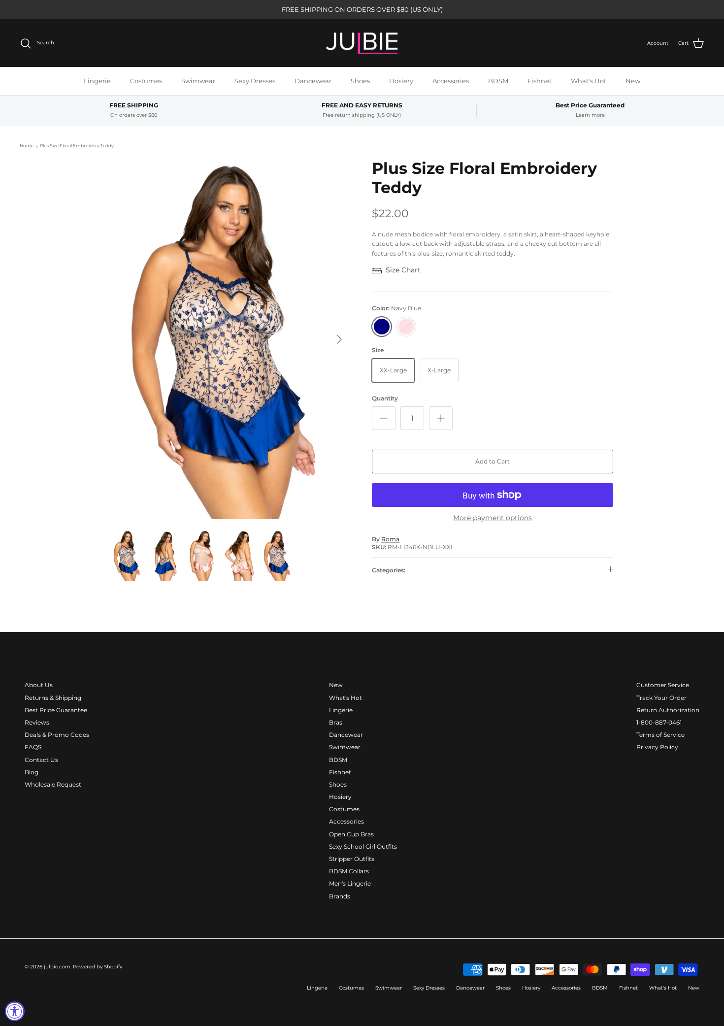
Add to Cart (492, 461)
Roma (390, 539)
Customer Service (662, 685)
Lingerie (97, 81)
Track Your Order (661, 697)
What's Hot (588, 81)
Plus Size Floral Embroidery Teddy (77, 146)
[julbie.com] (362, 43)
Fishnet (539, 81)
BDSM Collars (349, 871)
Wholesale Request (53, 784)
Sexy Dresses (254, 81)
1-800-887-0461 (659, 722)
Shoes (360, 81)
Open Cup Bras (351, 834)
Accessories (450, 81)
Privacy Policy (657, 747)
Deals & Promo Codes (57, 734)
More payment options (492, 518)
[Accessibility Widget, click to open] (15, 1011)
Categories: (388, 570)
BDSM (498, 81)
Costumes (146, 81)
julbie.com (57, 966)
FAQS (33, 747)
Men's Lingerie (350, 883)
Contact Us (41, 759)
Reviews (37, 722)
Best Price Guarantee (56, 710)
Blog (31, 772)
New (632, 81)
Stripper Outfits (351, 858)
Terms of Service (660, 734)
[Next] (339, 339)
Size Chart (403, 269)
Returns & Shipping (53, 697)
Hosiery (401, 81)
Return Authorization (667, 710)
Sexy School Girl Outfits (363, 846)
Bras (335, 722)
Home (26, 146)
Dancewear (313, 81)
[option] (231, 339)
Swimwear (198, 81)
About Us (39, 685)
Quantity (385, 398)
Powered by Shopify (97, 966)
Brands (339, 896)
